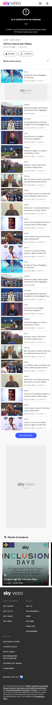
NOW (28, 616)
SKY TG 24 (8, 611)
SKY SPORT (8, 606)
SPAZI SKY (30, 626)
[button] (10, 53)
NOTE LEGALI (9, 652)
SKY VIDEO (8, 616)
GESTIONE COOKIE (11, 642)
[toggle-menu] (47, 3)
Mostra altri (26, 435)
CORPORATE (8, 668)
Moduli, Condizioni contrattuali (37, 686)
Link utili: (7, 636)
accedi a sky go (11, 677)
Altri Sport (15, 40)
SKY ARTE (7, 621)
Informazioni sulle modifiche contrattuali (31, 688)
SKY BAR (30, 621)
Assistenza (26, 690)
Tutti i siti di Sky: (10, 601)
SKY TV (29, 606)
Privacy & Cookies (9, 688)
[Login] (40, 3)
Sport (6, 40)
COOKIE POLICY (10, 647)
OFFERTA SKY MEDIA (12, 663)
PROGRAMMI (31, 631)
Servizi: (29, 601)
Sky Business (32, 611)
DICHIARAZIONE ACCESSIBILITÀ (10, 657)
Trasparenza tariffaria (13, 690)
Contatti (34, 690)
